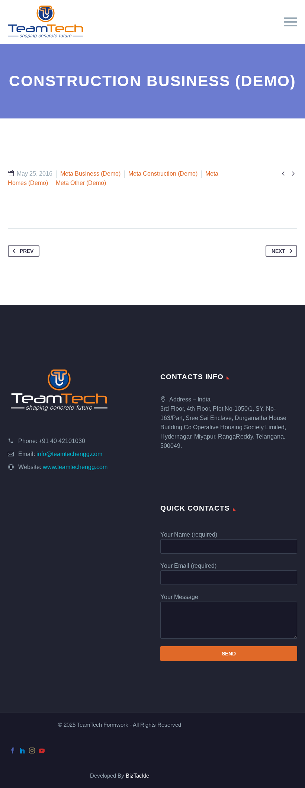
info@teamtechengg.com (69, 454)
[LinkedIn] (22, 750)
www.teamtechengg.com (75, 467)
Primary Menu (290, 21)
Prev (26, 251)
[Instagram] (32, 750)
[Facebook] (13, 750)
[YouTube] (42, 750)
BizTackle (137, 776)
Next (278, 251)
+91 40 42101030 (62, 441)
